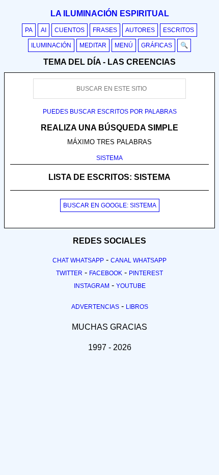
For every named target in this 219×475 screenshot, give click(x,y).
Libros (137, 306)
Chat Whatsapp (78, 260)
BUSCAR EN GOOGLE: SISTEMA (109, 205)
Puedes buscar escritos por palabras (110, 111)
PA (29, 30)
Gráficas (156, 45)
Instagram (92, 285)
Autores (140, 30)
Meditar (92, 45)
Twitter (69, 273)
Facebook (105, 273)
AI (43, 30)
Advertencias (95, 306)
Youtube (131, 285)
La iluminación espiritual (109, 13)
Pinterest (146, 273)
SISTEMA (109, 158)
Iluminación (51, 45)
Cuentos (69, 30)
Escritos (178, 30)
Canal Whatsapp (139, 260)
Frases (105, 30)
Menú (124, 45)
